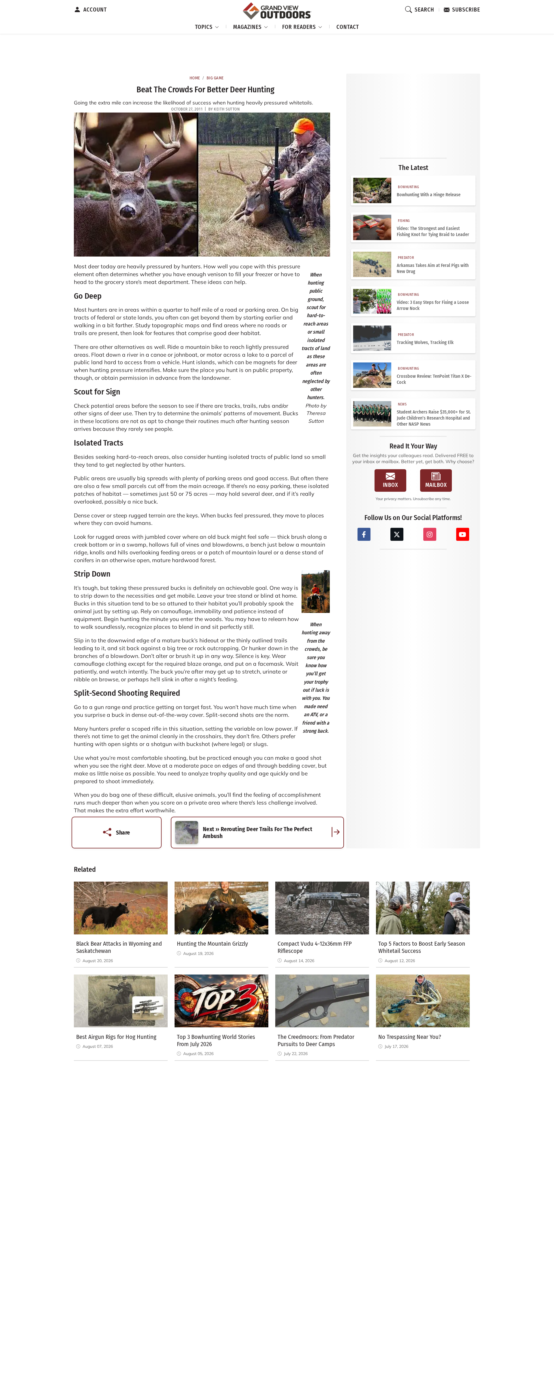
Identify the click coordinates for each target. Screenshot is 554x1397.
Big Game (215, 78)
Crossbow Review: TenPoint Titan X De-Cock (434, 379)
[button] (207, 26)
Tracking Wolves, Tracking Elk (425, 342)
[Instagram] (429, 534)
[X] (396, 534)
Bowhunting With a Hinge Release (429, 194)
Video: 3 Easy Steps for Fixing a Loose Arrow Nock (433, 305)
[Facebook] (364, 534)
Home (195, 78)
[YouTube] (462, 534)
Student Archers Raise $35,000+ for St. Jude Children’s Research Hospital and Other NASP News (434, 418)
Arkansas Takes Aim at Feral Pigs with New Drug (433, 268)
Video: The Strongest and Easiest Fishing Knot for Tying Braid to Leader (433, 231)
